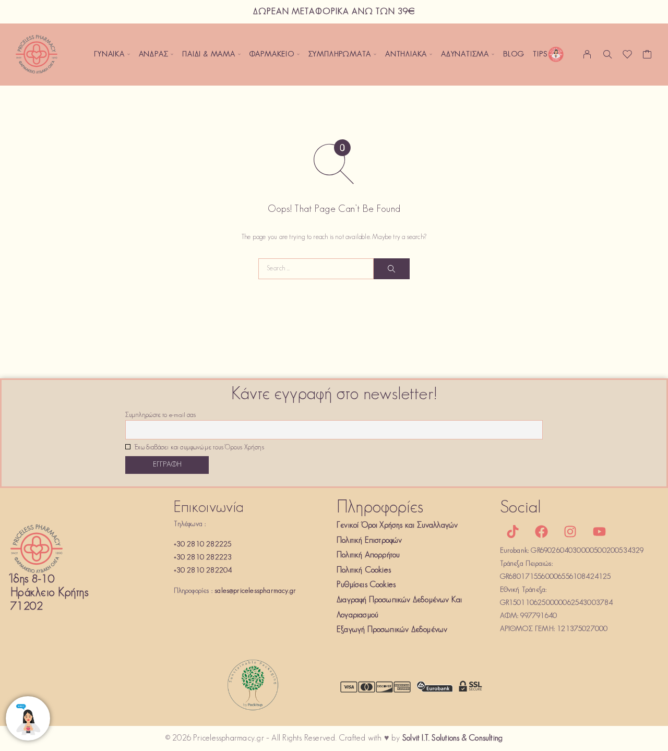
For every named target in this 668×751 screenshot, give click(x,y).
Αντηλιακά (406, 54)
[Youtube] (599, 531)
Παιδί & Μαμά (208, 54)
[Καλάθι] (647, 57)
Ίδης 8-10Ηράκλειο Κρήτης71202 (49, 593)
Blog (513, 54)
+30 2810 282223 (203, 558)
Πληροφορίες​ (380, 508)
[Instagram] (570, 531)
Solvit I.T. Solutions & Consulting (452, 738)
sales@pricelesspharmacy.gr (255, 591)
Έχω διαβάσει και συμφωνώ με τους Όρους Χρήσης (198, 448)
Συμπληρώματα (340, 54)
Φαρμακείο (271, 54)
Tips (540, 54)
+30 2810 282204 (203, 571)
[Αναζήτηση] (607, 54)
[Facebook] (542, 531)
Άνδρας (154, 54)
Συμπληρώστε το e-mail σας (160, 415)
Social (521, 508)
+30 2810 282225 (203, 545)
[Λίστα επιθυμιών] (628, 57)
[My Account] (587, 54)
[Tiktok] (513, 531)
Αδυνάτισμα (465, 54)
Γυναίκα (109, 54)
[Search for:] (316, 268)
